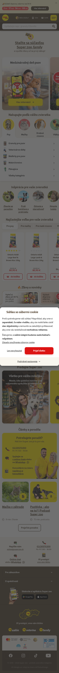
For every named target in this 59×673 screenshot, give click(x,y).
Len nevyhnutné (14, 350)
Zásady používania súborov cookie (18, 342)
